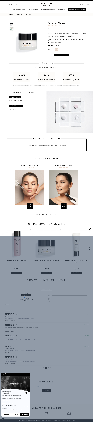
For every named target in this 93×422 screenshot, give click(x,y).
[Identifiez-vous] (82, 4)
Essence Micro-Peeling (16, 260)
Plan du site (48, 420)
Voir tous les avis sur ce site (26, 301)
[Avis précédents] (43, 368)
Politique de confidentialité (28, 420)
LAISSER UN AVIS (46, 289)
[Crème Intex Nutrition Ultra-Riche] (76, 244)
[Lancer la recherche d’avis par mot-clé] (88, 310)
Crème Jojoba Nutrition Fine (46, 260)
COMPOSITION (32, 92)
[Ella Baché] (46, 4)
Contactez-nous (56, 420)
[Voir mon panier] (85, 4)
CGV (19, 420)
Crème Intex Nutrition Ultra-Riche (76, 261)
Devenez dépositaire (66, 420)
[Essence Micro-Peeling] (16, 244)
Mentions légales (40, 420)
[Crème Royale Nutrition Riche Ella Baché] (11, 23)
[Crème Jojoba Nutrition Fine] (46, 244)
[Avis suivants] (51, 368)
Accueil (11, 14)
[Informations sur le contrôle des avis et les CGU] (32, 299)
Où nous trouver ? (10, 4)
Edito (74, 420)
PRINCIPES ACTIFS (17, 92)
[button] (2, 419)
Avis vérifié (87, 324)
